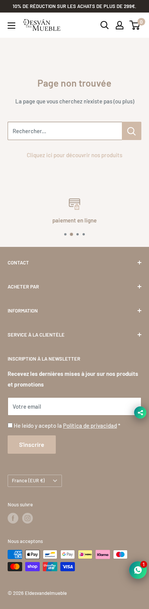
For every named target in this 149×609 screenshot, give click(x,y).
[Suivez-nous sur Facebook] (13, 518)
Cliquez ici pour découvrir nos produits (74, 154)
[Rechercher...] (131, 131)
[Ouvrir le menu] (11, 26)
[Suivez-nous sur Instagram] (27, 518)
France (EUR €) (28, 480)
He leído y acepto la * (67, 425)
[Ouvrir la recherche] (104, 25)
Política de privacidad (90, 425)
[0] (135, 25)
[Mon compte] (119, 25)
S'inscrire (31, 444)
